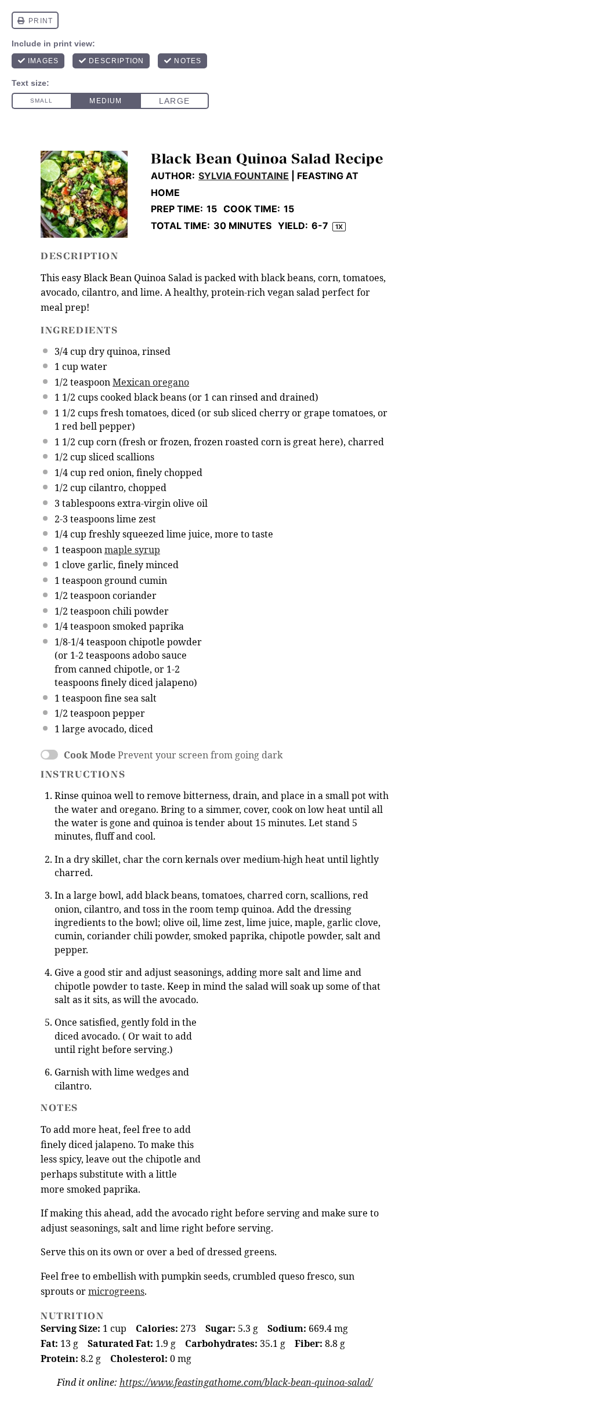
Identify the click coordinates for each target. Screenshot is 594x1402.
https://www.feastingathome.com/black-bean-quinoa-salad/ (246, 1382)
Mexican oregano (151, 382)
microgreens (116, 1291)
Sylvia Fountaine (243, 175)
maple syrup (132, 549)
